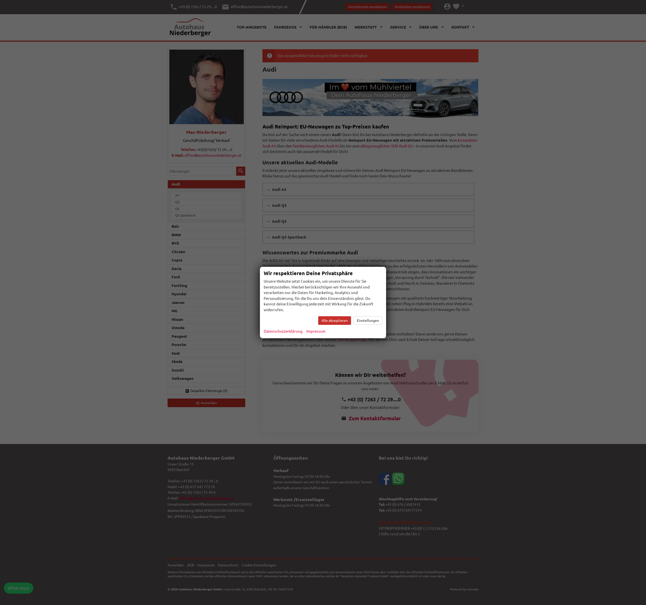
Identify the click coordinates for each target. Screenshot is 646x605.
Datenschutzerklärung (283, 331)
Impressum (316, 331)
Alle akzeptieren (334, 321)
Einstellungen (368, 321)
